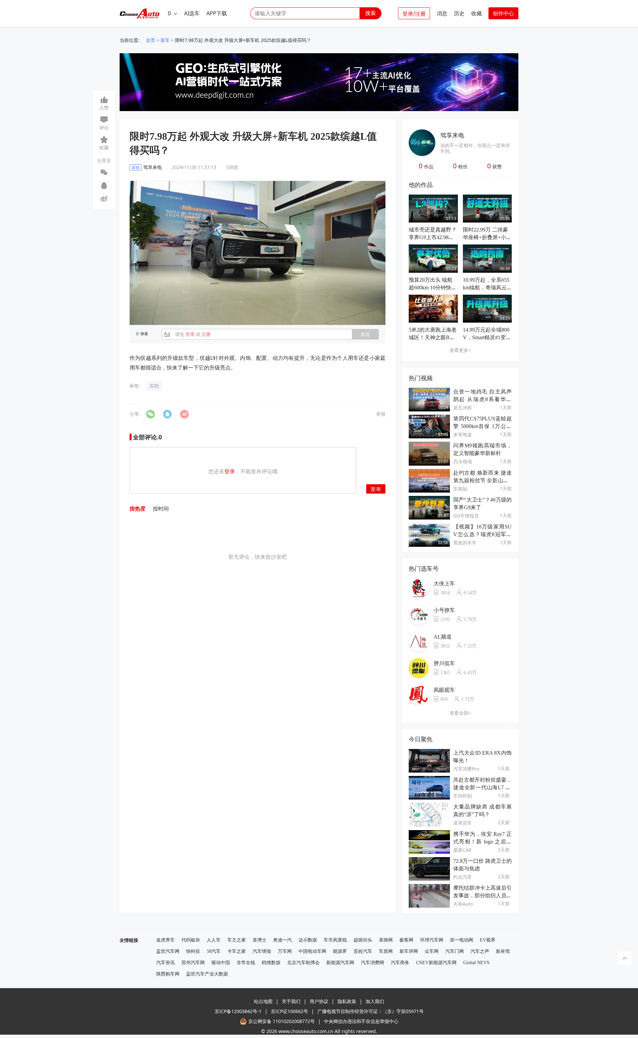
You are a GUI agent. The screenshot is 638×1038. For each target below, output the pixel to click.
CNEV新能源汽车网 (436, 962)
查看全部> (460, 713)
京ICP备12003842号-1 (238, 1011)
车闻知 (460, 489)
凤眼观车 (444, 690)
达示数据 (307, 940)
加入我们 (375, 1001)
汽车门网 (454, 951)
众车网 (432, 951)
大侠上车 (444, 583)
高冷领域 (462, 461)
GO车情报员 (466, 516)
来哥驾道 (462, 434)
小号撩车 (444, 610)
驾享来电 (452, 135)
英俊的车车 (465, 542)
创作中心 (503, 13)
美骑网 (386, 940)
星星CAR (462, 850)
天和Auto (463, 904)
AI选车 (192, 13)
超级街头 (363, 940)
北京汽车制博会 (303, 962)
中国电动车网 (312, 951)
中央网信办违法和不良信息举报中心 (361, 1021)
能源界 (340, 951)
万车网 (285, 951)
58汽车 (214, 951)
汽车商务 (400, 962)
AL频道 (443, 637)
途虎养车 (165, 940)
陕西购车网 (167, 973)
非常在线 (246, 962)
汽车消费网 (372, 962)
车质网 (386, 951)
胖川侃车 (444, 663)
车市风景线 (335, 940)
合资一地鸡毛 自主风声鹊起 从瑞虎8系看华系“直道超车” (482, 399)
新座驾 (503, 951)
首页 (150, 40)
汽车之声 (480, 951)
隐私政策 (347, 1001)
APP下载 (216, 13)
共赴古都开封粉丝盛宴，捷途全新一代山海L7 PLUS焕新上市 (482, 787)
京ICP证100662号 (289, 1011)
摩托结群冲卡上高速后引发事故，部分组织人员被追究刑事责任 (482, 895)
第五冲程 (462, 407)
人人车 (214, 940)
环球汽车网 (431, 940)
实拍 (154, 385)
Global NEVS (476, 962)
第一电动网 (461, 940)
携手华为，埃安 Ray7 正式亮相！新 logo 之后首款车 (482, 841)
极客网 (406, 940)
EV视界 (487, 940)
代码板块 (190, 940)
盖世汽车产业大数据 (207, 973)
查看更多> (460, 350)
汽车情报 (262, 951)
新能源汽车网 (340, 962)
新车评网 (408, 951)
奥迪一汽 (282, 940)
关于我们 (291, 1001)
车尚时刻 (462, 796)
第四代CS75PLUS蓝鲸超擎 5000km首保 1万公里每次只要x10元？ (482, 426)
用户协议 (319, 1001)
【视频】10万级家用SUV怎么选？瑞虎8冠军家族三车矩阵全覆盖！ (482, 534)
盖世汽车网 (167, 951)
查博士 (259, 940)
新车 (165, 40)
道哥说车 (462, 822)
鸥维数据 (271, 962)
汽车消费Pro (466, 769)
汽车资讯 (165, 962)
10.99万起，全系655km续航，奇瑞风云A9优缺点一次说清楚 (487, 287)
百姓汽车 (363, 951)
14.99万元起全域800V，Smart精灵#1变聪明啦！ (487, 337)
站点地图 (263, 1001)
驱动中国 (220, 962)
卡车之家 (236, 951)
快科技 (193, 951)
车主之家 (236, 940)
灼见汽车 (462, 877)
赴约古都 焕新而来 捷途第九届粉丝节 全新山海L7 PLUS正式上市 (482, 480)
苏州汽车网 (193, 962)
